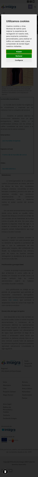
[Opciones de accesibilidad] (5, 471)
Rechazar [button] (19, 56)
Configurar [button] (19, 60)
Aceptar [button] (19, 52)
